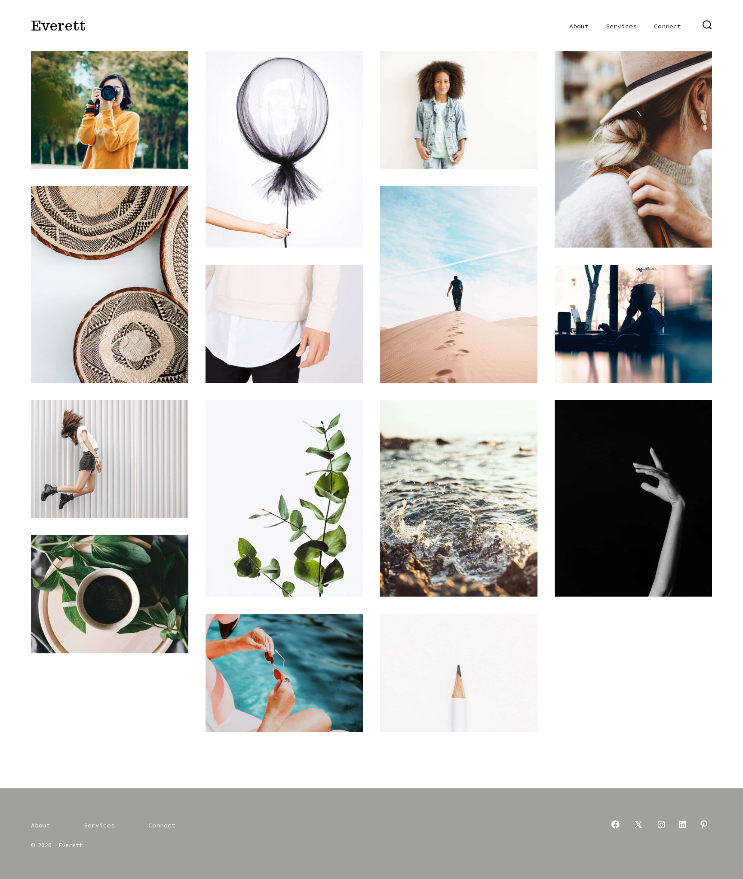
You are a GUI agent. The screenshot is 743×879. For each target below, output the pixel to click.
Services (621, 26)
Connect (667, 26)
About (579, 26)
